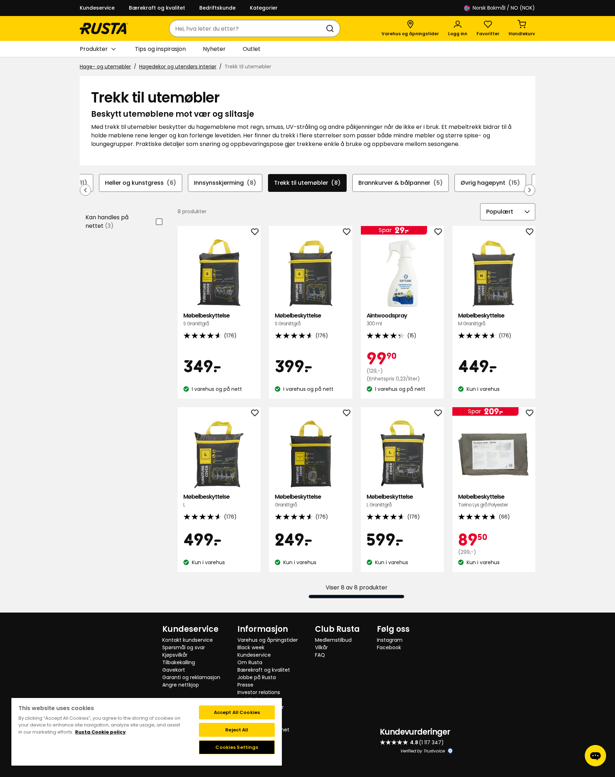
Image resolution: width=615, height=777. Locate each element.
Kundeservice (97, 7)
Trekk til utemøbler (307, 183)
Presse (245, 684)
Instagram (390, 640)
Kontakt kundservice (187, 640)
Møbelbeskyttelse (206, 319)
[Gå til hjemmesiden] (104, 28)
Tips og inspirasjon (160, 49)
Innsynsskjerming (225, 183)
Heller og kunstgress (140, 183)
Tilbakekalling (178, 662)
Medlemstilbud (333, 640)
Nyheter (214, 49)
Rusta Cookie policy (100, 732)
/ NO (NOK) (504, 7)
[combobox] (247, 28)
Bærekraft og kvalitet (157, 7)
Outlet (252, 49)
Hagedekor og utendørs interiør (177, 66)
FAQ (320, 654)
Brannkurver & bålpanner (400, 183)
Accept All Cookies (237, 712)
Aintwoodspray (387, 319)
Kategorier (264, 7)
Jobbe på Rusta (256, 677)
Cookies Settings (236, 747)
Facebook (389, 647)
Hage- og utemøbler (105, 66)
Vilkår (321, 647)
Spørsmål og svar (183, 647)
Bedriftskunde (217, 7)
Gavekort (173, 669)
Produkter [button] (94, 49)
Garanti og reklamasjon (191, 677)
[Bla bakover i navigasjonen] (85, 190)
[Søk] (331, 28)
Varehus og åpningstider (267, 640)
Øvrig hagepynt (490, 183)
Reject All (236, 729)
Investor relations (258, 692)
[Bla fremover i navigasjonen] (529, 190)
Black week (250, 647)
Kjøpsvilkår (175, 654)
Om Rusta (249, 662)
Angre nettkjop (180, 684)
